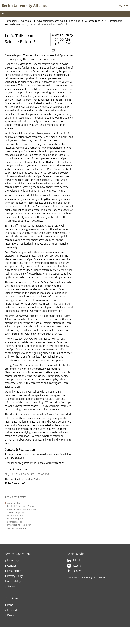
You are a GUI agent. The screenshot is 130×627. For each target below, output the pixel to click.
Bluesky (76, 570)
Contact (11, 565)
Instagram (77, 565)
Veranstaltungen (94, 20)
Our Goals (26, 20)
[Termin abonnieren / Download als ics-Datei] (62, 50)
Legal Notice (14, 570)
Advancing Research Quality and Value (58, 20)
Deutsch (11, 615)
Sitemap (11, 586)
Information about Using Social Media (86, 577)
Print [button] (10, 604)
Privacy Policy (15, 576)
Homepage (11, 20)
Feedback (12, 610)
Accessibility (14, 581)
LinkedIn (76, 560)
